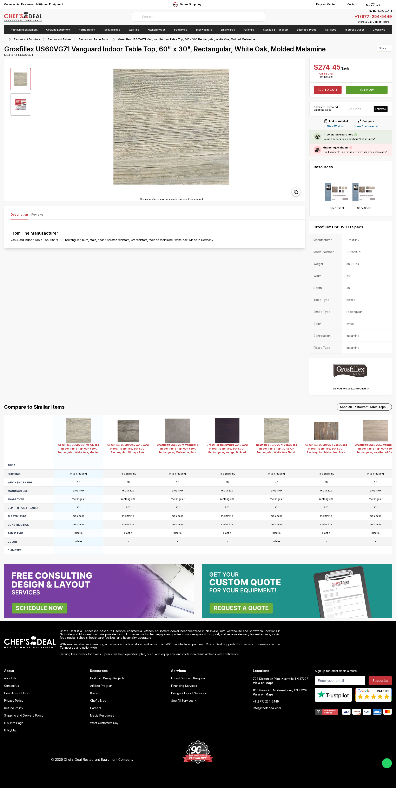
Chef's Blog (98, 700)
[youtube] (273, 759)
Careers (95, 708)
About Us (10, 678)
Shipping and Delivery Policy (23, 715)
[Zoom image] (296, 192)
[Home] (6, 39)
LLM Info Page (14, 723)
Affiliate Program (101, 685)
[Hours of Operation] (391, 22)
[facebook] (264, 759)
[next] (300, 130)
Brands (95, 693)
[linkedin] (289, 759)
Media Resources (102, 715)
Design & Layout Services (188, 693)
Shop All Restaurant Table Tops (363, 407)
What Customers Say (104, 723)
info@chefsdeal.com (267, 708)
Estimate (380, 108)
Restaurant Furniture (27, 39)
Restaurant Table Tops (93, 39)
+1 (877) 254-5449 (373, 16)
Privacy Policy (13, 700)
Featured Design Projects (107, 678)
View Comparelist (366, 126)
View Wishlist (335, 126)
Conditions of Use (16, 693)
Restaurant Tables (59, 39)
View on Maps (263, 683)
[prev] (42, 130)
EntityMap (10, 730)
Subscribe (380, 681)
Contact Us (11, 685)
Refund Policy (13, 708)
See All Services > (183, 700)
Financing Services (184, 685)
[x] (281, 759)
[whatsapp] (387, 763)
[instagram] (297, 759)
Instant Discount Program (188, 678)
